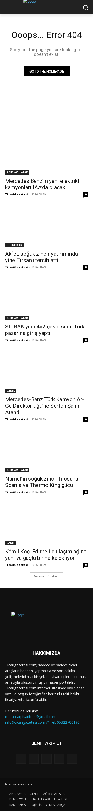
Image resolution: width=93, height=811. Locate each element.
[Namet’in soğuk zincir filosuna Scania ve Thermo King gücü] (46, 451)
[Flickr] (46, 759)
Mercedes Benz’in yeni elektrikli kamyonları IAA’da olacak (43, 184)
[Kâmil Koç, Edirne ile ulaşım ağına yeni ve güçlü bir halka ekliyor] (46, 524)
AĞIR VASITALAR (17, 172)
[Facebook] (34, 759)
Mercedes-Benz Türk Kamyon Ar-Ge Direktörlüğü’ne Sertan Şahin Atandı (44, 405)
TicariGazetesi (16, 194)
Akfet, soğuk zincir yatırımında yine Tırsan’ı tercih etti (41, 257)
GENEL (11, 390)
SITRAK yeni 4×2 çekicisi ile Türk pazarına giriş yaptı (44, 330)
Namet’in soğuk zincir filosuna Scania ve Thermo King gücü (41, 482)
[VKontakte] (72, 759)
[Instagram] (59, 759)
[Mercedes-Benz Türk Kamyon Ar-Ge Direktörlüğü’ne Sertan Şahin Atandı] (46, 372)
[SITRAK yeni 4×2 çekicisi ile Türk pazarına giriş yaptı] (46, 299)
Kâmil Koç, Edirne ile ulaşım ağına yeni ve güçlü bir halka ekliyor (46, 554)
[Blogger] (21, 759)
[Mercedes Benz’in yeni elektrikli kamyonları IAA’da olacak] (46, 154)
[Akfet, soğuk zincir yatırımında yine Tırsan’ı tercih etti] (46, 226)
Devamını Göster (45, 576)
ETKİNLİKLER (14, 245)
